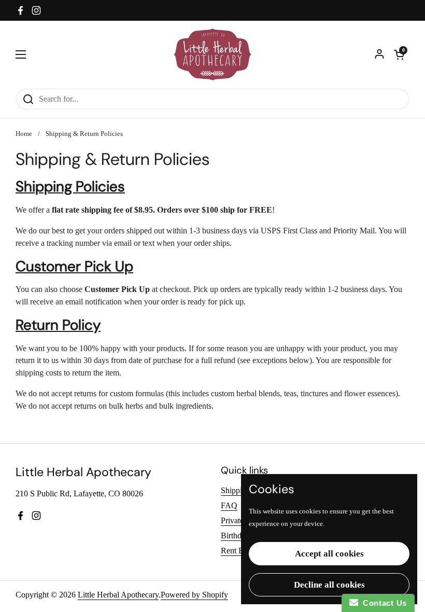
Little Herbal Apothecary (118, 594)
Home (24, 133)
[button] (399, 54)
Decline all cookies (329, 585)
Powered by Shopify (194, 594)
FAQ (229, 505)
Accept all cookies (329, 554)
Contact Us (382, 603)
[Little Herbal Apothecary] (213, 54)
